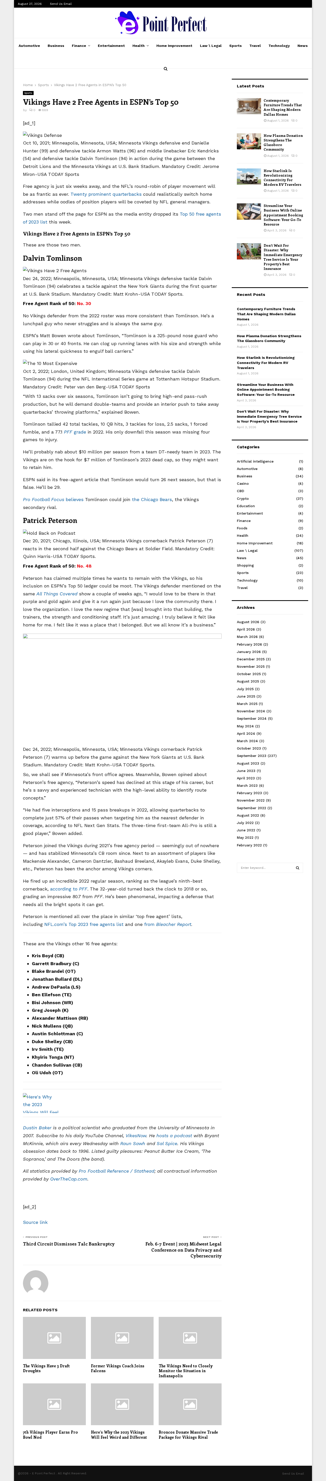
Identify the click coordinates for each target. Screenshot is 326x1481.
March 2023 (247, 785)
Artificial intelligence (255, 461)
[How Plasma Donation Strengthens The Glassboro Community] (249, 141)
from (167, 924)
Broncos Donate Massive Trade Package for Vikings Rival (188, 1435)
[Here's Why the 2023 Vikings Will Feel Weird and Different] (41, 1103)
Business (56, 46)
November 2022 (251, 800)
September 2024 (252, 718)
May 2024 (245, 726)
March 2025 (247, 704)
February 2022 (249, 845)
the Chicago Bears (152, 499)
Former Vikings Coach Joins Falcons (117, 1368)
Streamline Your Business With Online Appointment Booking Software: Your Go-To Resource (283, 215)
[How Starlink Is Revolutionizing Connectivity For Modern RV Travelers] (249, 176)
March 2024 (247, 741)
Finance (79, 46)
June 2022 (246, 830)
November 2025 (251, 666)
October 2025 (249, 674)
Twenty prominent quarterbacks (106, 194)
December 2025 (251, 659)
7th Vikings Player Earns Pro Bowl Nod (50, 1435)
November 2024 (251, 711)
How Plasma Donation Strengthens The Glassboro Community (283, 142)
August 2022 (248, 815)
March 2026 (247, 637)
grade (75, 432)
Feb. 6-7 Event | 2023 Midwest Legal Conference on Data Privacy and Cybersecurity (183, 1250)
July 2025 (245, 689)
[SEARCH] (297, 868)
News (302, 46)
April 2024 (246, 733)
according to (68, 889)
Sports (235, 46)
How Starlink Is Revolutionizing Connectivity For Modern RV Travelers (282, 177)
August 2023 (248, 763)
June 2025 (246, 696)
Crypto (243, 498)
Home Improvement (174, 46)
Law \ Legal (211, 46)
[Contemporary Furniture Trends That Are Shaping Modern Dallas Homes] (249, 106)
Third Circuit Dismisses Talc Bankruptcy (69, 1244)
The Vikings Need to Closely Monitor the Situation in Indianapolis (186, 1370)
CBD (240, 491)
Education (246, 506)
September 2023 (251, 756)
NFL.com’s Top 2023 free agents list (84, 924)
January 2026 (249, 652)
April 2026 (246, 629)
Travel (255, 46)
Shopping (245, 565)
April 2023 (246, 778)
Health (138, 46)
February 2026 (249, 644)
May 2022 (245, 837)
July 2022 (245, 823)
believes (53, 499)
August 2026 (248, 622)
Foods (242, 528)
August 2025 (248, 681)
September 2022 (251, 808)
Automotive (29, 46)
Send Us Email (61, 4)
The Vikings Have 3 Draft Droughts (46, 1368)
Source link (35, 1222)
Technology (279, 46)
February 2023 (249, 793)
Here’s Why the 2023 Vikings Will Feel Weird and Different (119, 1435)
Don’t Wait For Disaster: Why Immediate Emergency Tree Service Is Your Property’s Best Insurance (283, 257)
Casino (243, 483)
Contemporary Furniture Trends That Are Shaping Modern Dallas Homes (283, 107)
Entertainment (111, 46)
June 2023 (246, 771)
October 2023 (249, 748)
